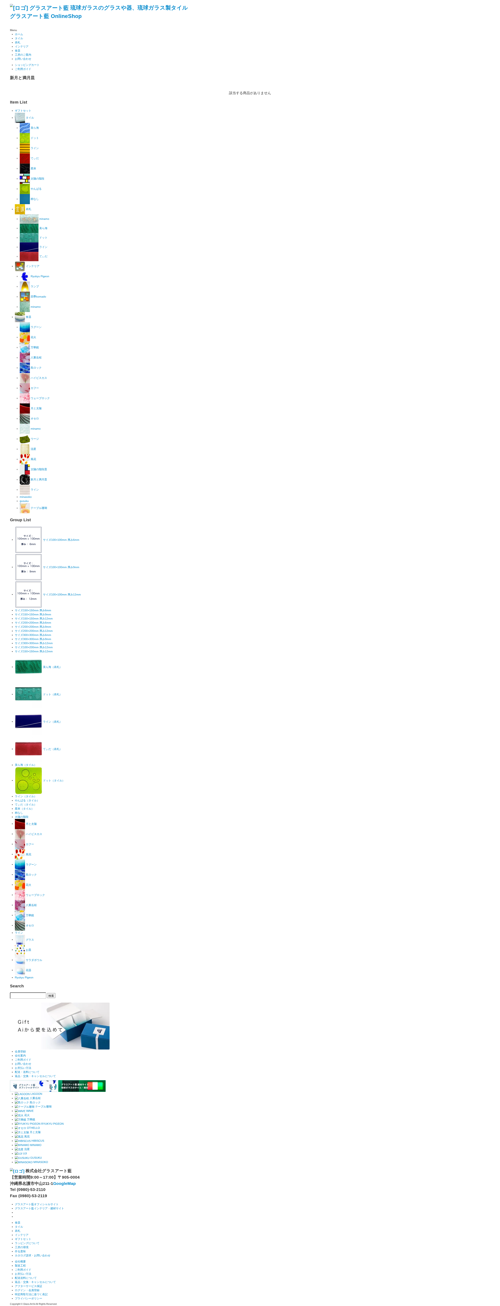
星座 (33, 168)
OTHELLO (33, 1127)
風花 (33, 459)
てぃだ (34, 158)
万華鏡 (34, 347)
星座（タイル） (24, 808)
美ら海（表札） (52, 666)
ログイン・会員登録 (27, 1290)
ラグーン (36, 327)
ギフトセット (23, 110)
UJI (24, 1153)
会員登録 (20, 1051)
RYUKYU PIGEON (52, 1123)
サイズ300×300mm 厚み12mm (34, 643)
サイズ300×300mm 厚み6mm (33, 634)
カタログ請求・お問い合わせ (32, 1255)
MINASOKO (40, 1162)
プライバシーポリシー (28, 1298)
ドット (34, 137)
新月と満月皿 (38, 479)
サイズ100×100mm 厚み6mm (60, 539)
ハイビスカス (38, 377)
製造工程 (20, 1265)
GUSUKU (35, 1157)
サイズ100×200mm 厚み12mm (34, 647)
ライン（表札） (52, 721)
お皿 (28, 949)
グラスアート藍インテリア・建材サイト (39, 1208)
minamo (43, 218)
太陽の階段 (37, 178)
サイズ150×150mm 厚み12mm (34, 618)
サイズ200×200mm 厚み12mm (34, 630)
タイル (19, 38)
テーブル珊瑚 (38, 508)
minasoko (26, 496)
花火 (33, 337)
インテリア (22, 46)
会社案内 (20, 1055)
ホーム (19, 34)
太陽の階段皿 (38, 469)
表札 (17, 42)
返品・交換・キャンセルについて (35, 1076)
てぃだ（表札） (52, 748)
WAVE (29, 1110)
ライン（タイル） (26, 796)
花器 (28, 970)
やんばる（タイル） (27, 800)
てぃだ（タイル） (26, 804)
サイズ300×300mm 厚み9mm (33, 639)
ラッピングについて (27, 1243)
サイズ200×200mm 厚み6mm (33, 622)
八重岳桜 (36, 357)
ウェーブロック (40, 398)
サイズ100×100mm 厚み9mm (60, 567)
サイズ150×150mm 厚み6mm (33, 610)
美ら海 (34, 127)
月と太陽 (36, 408)
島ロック (36, 367)
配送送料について (26, 1277)
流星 (33, 449)
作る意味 (20, 1251)
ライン (34, 148)
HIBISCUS (37, 1140)
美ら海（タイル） (26, 764)
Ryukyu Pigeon (39, 276)
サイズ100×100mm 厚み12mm (61, 594)
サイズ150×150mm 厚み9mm (33, 614)
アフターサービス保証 (28, 1286)
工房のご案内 (23, 54)
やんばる (36, 188)
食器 (17, 50)
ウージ (34, 438)
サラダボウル (33, 959)
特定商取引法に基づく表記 (31, 1294)
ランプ (34, 286)
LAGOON (36, 1093)
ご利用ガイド (23, 69)
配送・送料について (27, 1072)
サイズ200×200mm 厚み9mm (33, 626)
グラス (29, 939)
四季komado (38, 296)
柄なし (34, 198)
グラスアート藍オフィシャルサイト (37, 1204)
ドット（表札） (52, 694)
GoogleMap (64, 1183)
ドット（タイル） (53, 780)
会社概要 (20, 1261)
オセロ (34, 418)
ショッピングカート (27, 64)
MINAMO (35, 1145)
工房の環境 (22, 1247)
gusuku (24, 500)
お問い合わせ (23, 58)
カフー (34, 388)
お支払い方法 (23, 1067)
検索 (51, 996)
